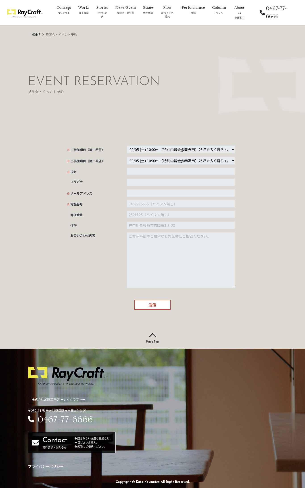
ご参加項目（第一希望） (87, 149)
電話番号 (76, 204)
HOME (36, 34)
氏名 (73, 172)
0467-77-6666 (276, 12)
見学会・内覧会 (125, 13)
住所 (73, 225)
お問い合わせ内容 (82, 235)
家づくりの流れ (167, 14)
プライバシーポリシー (46, 466)
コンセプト (64, 13)
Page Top (152, 341)
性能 (193, 13)
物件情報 (148, 13)
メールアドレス (81, 193)
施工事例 (84, 13)
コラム (219, 13)
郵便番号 (76, 215)
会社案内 (239, 17)
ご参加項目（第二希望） (87, 161)
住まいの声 (102, 14)
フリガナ (76, 181)
